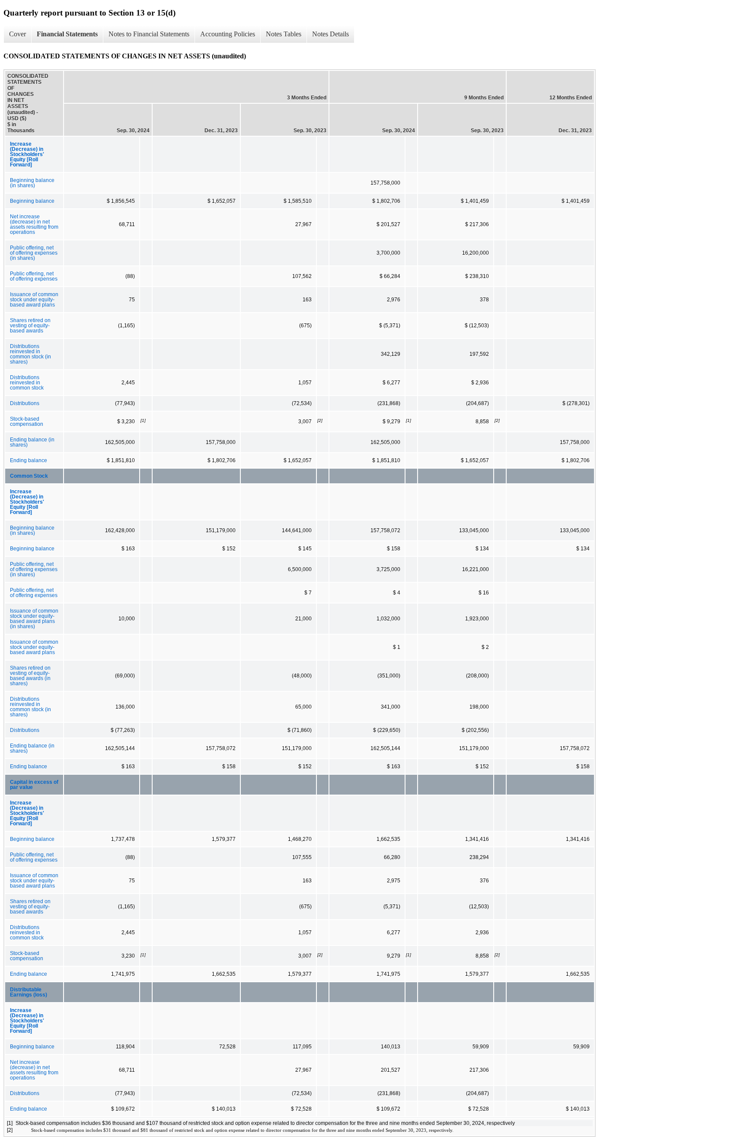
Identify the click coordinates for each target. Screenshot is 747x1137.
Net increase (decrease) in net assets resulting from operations (34, 224)
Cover (17, 34)
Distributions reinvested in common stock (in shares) (30, 354)
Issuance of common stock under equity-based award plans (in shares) (34, 618)
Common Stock (29, 476)
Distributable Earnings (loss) (28, 992)
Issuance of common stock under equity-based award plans (34, 299)
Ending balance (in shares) (32, 442)
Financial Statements (67, 34)
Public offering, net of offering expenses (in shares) (33, 253)
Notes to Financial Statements (149, 34)
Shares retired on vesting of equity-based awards (30, 325)
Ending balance (28, 460)
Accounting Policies (227, 34)
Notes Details (330, 34)
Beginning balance (32, 201)
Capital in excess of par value (34, 784)
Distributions (24, 403)
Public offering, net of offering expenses (33, 276)
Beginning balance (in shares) (32, 183)
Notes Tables (283, 34)
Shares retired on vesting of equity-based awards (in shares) (30, 675)
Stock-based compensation (26, 421)
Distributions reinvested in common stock (27, 382)
